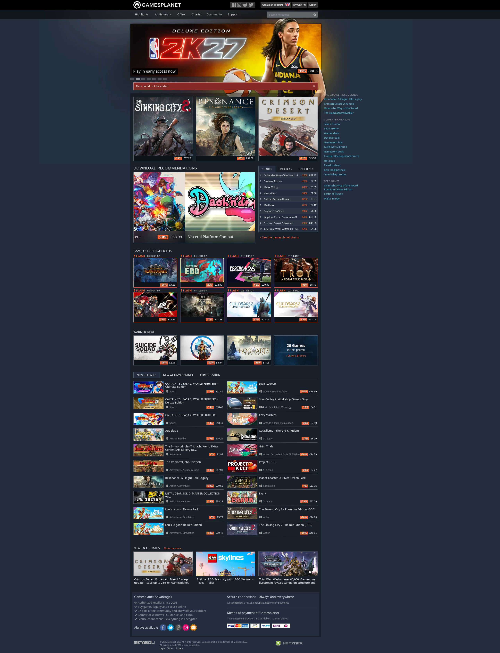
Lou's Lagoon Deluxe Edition (183, 525)
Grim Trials (266, 446)
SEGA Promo (331, 128)
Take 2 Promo (332, 124)
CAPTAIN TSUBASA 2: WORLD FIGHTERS (190, 415)
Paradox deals (332, 165)
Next (250, 202)
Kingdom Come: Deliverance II (280, 217)
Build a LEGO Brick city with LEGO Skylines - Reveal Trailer (225, 580)
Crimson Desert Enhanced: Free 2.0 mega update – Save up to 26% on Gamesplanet (161, 580)
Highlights (142, 14)
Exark (262, 493)
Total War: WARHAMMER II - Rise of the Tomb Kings (291, 229)
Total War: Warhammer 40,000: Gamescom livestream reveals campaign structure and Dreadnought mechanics (287, 582)
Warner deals (331, 133)
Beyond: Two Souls (274, 211)
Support (233, 14)
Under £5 (285, 169)
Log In (312, 5)
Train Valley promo (335, 174)
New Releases (146, 375)
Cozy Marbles (268, 415)
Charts (196, 14)
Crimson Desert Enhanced (278, 223)
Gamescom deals (334, 151)
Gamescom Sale (333, 142)
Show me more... (173, 548)
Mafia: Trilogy (271, 187)
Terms (170, 648)
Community (214, 14)
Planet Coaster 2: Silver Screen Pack (282, 478)
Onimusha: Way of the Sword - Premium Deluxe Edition (293, 175)
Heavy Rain (270, 193)
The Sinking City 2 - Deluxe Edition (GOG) (285, 525)
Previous (138, 202)
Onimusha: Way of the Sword (341, 108)
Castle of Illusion (273, 181)
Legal (162, 648)
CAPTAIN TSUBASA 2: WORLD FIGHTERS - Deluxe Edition (191, 400)
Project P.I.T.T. (267, 462)
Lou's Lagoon (267, 383)
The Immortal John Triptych (183, 462)
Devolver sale (331, 137)
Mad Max (269, 205)
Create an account (272, 5)
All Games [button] (162, 14)
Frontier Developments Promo (342, 156)
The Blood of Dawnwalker (339, 113)
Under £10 (306, 169)
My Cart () (299, 5)
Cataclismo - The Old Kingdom (279, 430)
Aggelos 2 (171, 430)
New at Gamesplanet (178, 375)
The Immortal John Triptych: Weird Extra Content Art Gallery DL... (191, 448)
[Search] (315, 15)
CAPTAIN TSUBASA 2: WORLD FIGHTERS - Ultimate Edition (191, 385)
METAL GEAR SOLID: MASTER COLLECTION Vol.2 (192, 495)
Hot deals (329, 160)
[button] (287, 4)
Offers (181, 14)
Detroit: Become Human (277, 199)
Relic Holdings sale (335, 170)
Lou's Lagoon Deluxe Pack (182, 509)
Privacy (179, 648)
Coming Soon (210, 375)
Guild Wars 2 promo (335, 147)
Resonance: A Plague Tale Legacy (186, 478)
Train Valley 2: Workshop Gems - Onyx (283, 399)
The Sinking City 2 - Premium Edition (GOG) (287, 509)
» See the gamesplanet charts (279, 237)
